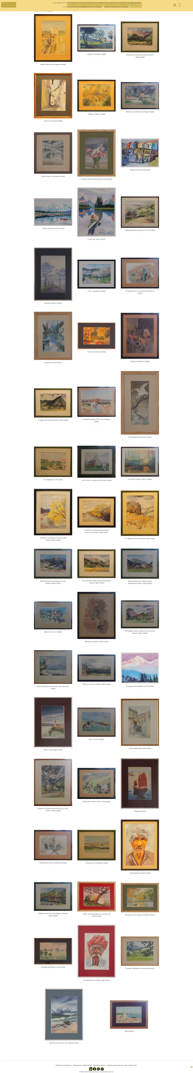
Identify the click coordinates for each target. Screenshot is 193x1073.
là (129, 7)
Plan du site (133, 1065)
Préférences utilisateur (64, 1065)
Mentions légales (99, 1065)
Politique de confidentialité (82, 1065)
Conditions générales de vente (117, 1065)
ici (103, 7)
